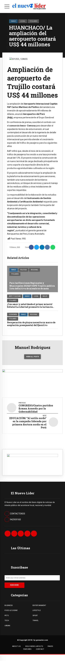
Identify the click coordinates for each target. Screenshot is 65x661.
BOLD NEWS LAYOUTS (34, 646)
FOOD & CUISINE (11, 610)
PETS (7, 615)
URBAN (7, 625)
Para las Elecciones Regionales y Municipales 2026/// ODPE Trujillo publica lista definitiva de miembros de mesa (32, 285)
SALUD (45, 296)
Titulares (33, 21)
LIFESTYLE (36, 610)
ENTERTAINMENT (39, 605)
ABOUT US (16, 646)
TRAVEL (35, 620)
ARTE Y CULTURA (15, 296)
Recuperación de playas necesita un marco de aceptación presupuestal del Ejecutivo (31, 324)
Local (22, 21)
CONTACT (40, 649)
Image (13, 21)
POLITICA (23, 270)
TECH (7, 620)
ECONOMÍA (13, 314)
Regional (34, 270)
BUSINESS (9, 605)
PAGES (50, 646)
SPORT (35, 615)
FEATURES (27, 649)
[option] (32, 59)
